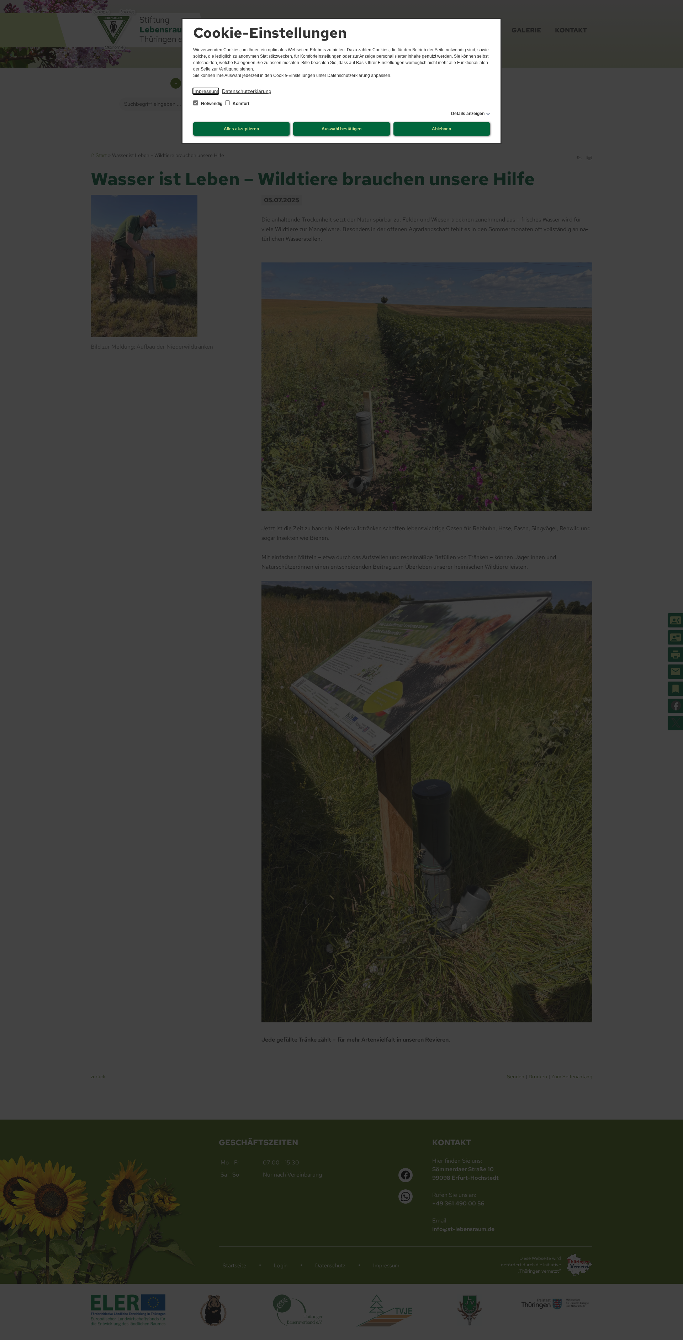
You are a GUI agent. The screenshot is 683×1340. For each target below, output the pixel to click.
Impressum (205, 91)
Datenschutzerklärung (246, 91)
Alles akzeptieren (241, 128)
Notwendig (211, 103)
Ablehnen (441, 128)
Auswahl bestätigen (341, 128)
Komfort (240, 103)
